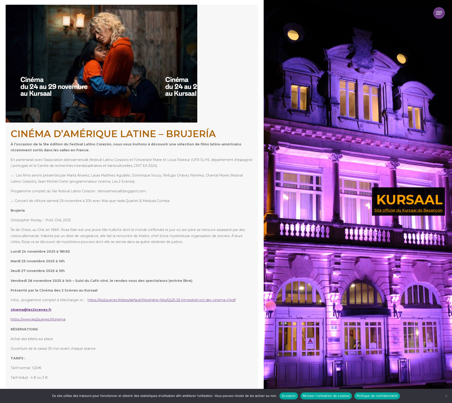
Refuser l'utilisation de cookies (326, 396)
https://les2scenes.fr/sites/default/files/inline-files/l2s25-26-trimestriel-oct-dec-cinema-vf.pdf (162, 300)
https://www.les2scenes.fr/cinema (38, 319)
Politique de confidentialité (377, 396)
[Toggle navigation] (439, 13)
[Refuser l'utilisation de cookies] (446, 396)
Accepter (289, 396)
